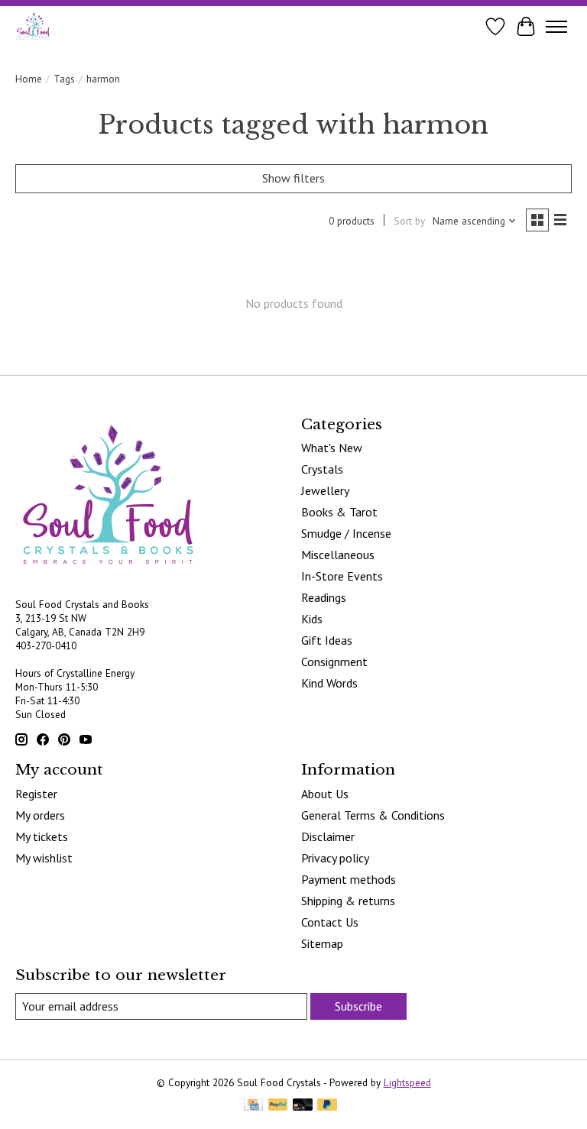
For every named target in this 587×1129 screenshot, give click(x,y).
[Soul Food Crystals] (33, 26)
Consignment (334, 661)
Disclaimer (328, 836)
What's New (331, 447)
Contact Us (329, 922)
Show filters (293, 178)
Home (28, 79)
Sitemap (322, 943)
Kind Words (329, 683)
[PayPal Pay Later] (327, 1106)
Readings (323, 597)
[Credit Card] (253, 1106)
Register (36, 793)
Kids (312, 618)
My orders (40, 815)
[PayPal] (278, 1106)
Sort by (409, 221)
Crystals (322, 469)
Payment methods (348, 879)
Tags (64, 79)
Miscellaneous (338, 554)
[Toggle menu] (556, 26)
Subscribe (358, 1006)
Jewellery (325, 490)
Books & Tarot (339, 511)
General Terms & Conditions (373, 815)
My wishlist (44, 857)
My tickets (41, 836)
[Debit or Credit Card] (303, 1106)
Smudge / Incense (346, 533)
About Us (325, 793)
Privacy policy (335, 857)
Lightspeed (407, 1082)
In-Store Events (342, 576)
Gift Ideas (326, 640)
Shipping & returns (348, 900)
